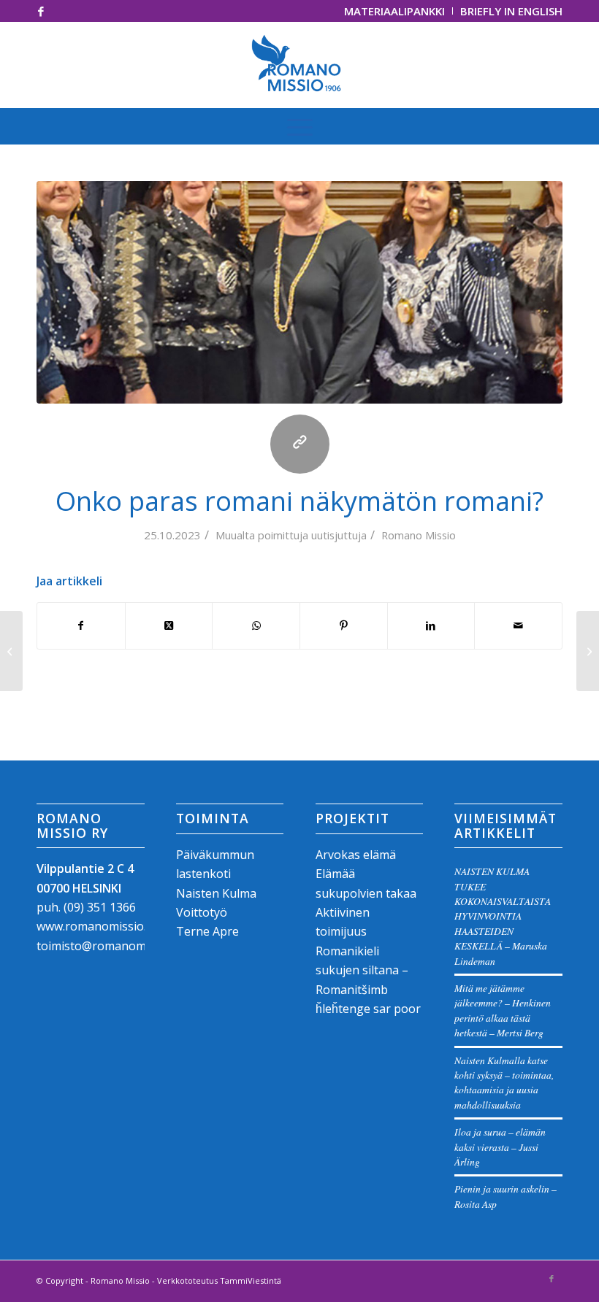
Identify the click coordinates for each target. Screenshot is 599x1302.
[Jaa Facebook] (81, 625)
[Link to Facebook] (41, 11)
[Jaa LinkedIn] (431, 625)
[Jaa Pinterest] (343, 625)
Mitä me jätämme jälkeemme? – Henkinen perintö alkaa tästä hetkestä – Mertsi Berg (502, 1010)
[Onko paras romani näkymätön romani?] (299, 292)
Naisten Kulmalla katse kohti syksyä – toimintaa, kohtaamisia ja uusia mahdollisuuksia (504, 1082)
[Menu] (300, 126)
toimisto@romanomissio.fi (108, 946)
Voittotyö (201, 912)
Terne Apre (207, 931)
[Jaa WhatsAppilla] (256, 625)
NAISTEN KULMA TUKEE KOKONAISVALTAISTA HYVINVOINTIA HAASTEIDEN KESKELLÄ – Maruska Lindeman (502, 915)
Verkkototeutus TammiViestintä (219, 1280)
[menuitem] (395, 11)
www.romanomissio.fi (95, 926)
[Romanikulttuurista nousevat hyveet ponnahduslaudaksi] (587, 651)
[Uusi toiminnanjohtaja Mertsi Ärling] (11, 651)
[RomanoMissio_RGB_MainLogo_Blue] (300, 65)
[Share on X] (169, 625)
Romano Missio (418, 535)
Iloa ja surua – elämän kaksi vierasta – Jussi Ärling (500, 1146)
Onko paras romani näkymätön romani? (299, 501)
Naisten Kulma (216, 893)
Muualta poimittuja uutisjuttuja (291, 535)
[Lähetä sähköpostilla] (518, 625)
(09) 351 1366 (100, 907)
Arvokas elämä (356, 855)
